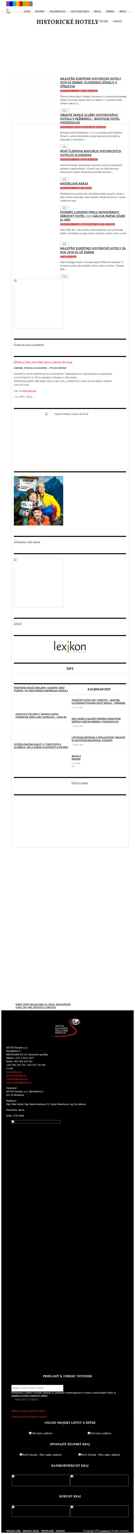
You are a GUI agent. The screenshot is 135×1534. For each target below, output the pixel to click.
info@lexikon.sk (14, 1072)
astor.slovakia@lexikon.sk (18, 1082)
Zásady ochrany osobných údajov (28, 1411)
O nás (27, 11)
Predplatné (47, 1530)
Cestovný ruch (80, 11)
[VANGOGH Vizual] (38, 607)
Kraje (97, 11)
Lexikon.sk (105, 1530)
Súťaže (103, 21)
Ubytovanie (92, 91)
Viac (64, 110)
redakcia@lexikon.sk (16, 1075)
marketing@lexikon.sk (17, 1079)
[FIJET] (18, 624)
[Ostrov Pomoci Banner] (38, 327)
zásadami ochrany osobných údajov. (29, 1396)
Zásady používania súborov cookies (29, 1417)
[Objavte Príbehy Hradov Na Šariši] (70, 414)
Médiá (123, 11)
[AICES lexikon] (80, 783)
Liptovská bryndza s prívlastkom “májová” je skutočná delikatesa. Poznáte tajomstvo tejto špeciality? (99, 740)
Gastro (84, 91)
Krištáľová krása (74, 183)
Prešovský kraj (88, 127)
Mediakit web (13, 1530)
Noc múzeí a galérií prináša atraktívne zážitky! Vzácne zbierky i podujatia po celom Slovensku (96, 721)
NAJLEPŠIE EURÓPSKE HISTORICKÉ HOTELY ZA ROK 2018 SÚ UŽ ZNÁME (93, 250)
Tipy (82, 188)
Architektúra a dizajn (70, 91)
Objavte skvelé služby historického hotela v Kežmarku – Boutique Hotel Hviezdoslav (90, 119)
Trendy (110, 11)
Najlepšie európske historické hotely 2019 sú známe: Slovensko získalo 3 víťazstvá (90, 82)
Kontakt (60, 1530)
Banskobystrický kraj (90, 224)
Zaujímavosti (58, 11)
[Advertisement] (67, 50)
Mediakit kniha (31, 1530)
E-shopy (117, 21)
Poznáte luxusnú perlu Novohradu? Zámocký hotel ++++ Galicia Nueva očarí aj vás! (92, 216)
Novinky (40, 11)
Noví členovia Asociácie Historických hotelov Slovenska (90, 153)
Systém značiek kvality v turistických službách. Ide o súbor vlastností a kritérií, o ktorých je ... (41, 747)
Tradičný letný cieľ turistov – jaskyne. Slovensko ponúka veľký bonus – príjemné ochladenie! (98, 703)
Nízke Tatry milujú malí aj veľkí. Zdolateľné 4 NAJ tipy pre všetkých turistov (42, 1006)
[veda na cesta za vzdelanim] (29, 345)
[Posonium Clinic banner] (27, 542)
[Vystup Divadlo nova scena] (38, 525)
